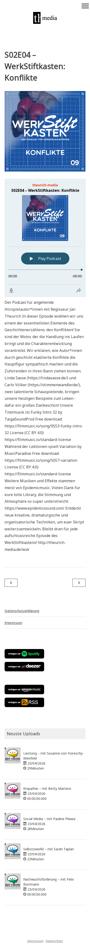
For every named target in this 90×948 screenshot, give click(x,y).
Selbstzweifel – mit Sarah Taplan (48, 849)
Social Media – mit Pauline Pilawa (49, 818)
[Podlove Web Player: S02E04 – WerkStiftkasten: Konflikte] (45, 238)
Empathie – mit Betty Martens (47, 788)
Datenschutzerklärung (22, 610)
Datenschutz (54, 941)
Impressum (13, 622)
